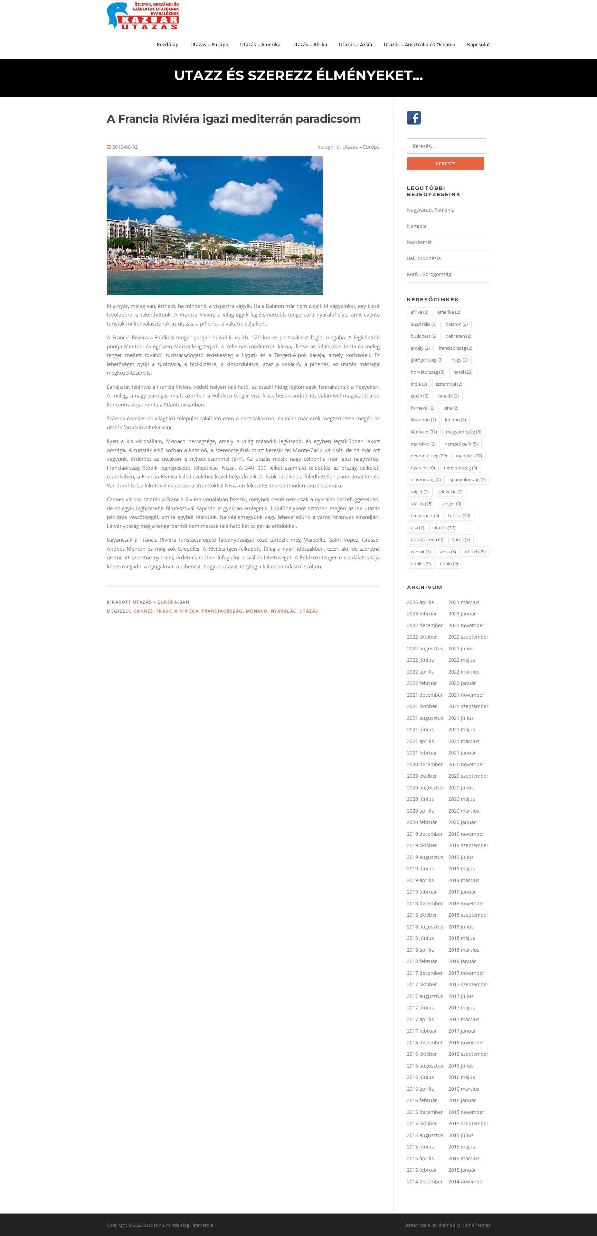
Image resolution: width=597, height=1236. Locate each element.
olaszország (426, 479)
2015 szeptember (468, 1123)
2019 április (420, 880)
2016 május (461, 1077)
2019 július (461, 857)
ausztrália (424, 324)
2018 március (464, 949)
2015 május (461, 1146)
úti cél (475, 551)
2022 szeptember (468, 636)
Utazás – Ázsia (355, 44)
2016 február (422, 1100)
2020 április (420, 810)
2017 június (420, 1007)
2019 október (422, 845)
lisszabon (423, 419)
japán (419, 396)
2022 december (425, 625)
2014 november (466, 1181)
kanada (448, 396)
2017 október (422, 984)
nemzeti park (461, 444)
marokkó (423, 444)
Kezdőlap (168, 44)
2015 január (462, 1169)
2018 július (461, 926)
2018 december (425, 903)
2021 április (420, 741)
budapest (424, 336)
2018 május (461, 938)
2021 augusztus (425, 718)
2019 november (466, 834)
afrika (419, 312)
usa (417, 527)
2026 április (420, 602)
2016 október (422, 1054)
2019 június (420, 868)
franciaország (222, 611)
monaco (257, 611)
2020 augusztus (425, 787)
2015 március (464, 1158)
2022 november (466, 625)
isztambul (449, 384)
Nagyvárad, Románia (431, 210)
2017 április (420, 1019)
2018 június (420, 938)
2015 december (425, 1112)
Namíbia (417, 226)
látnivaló (424, 432)
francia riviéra (178, 611)
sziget (420, 491)
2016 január (462, 1100)
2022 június (420, 660)
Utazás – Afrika (309, 44)
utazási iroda (427, 539)
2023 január (462, 613)
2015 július (461, 1135)
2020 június (420, 799)
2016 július (461, 1065)
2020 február (422, 822)
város (461, 539)
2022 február (422, 683)
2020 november (466, 764)
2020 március (464, 810)
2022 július (461, 648)
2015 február (422, 1169)
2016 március (464, 1089)
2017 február (422, 1030)
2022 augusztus (425, 648)
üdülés (421, 563)
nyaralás (283, 611)
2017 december (425, 973)
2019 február (422, 891)
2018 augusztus (425, 926)
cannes (143, 611)
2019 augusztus (425, 857)
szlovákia (450, 491)
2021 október (422, 706)
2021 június (420, 729)
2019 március (464, 880)
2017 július (461, 996)
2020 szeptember (468, 775)
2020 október (422, 775)
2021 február (422, 752)
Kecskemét (419, 242)
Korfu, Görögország (429, 274)
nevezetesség (429, 455)
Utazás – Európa (209, 44)
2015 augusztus (425, 1135)
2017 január (462, 1030)
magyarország (463, 432)
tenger (451, 504)
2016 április (420, 1089)
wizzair (421, 551)
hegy (460, 360)
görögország (427, 360)
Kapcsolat (478, 44)
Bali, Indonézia (424, 258)
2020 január (462, 822)
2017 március (464, 1019)
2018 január (462, 961)
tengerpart (425, 515)
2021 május (461, 729)
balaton (457, 324)
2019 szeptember (468, 845)
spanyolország (468, 479)
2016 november (466, 1042)
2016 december (425, 1042)
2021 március (464, 741)
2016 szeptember (468, 1054)
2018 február (422, 961)
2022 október (422, 636)
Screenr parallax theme (428, 1225)
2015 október (422, 1123)
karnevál (423, 408)
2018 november (466, 903)
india (419, 384)
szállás (422, 504)
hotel (463, 372)
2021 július (461, 718)
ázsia (448, 551)
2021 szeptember (468, 706)
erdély (420, 348)
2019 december (425, 834)
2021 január (462, 752)
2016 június (420, 1077)
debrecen (458, 336)
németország (460, 468)
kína (451, 408)
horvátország (427, 372)
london (455, 419)
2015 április (420, 1158)
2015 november (466, 1112)
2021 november (466, 695)
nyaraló (423, 468)
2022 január (462, 683)
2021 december (425, 695)
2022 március (464, 671)
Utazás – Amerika (260, 44)
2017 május (461, 1007)
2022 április (420, 671)
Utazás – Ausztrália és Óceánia (419, 44)
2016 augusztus (425, 1065)
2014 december (425, 1181)
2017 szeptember (468, 984)
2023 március (464, 602)
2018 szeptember (468, 915)
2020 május (461, 799)
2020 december (425, 764)
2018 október (422, 915)
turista (459, 515)
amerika (448, 312)
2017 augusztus (425, 996)
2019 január (462, 891)
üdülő (449, 563)
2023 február (422, 613)
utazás (309, 611)
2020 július (461, 787)
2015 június (420, 1146)
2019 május (461, 868)
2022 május (461, 660)
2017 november (466, 973)
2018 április (420, 949)
